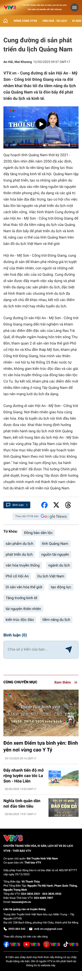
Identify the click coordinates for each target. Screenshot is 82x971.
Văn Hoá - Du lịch (54, 20)
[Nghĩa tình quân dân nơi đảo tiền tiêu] (64, 807)
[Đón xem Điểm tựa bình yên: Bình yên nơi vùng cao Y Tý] (41, 713)
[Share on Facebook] (44, 505)
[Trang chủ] (5, 20)
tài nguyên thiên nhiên (23, 609)
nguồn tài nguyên (55, 554)
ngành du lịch (59, 565)
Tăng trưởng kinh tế (21, 598)
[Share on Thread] (68, 505)
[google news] (54, 516)
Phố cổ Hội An (17, 576)
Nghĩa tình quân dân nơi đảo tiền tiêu (21, 804)
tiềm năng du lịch (56, 619)
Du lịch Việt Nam (50, 576)
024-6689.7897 (43, 897)
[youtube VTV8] (32, 944)
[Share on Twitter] (56, 505)
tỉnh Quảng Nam (55, 543)
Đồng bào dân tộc (38, 533)
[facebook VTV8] (11, 944)
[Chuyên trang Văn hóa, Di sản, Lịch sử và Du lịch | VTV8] (9, 7)
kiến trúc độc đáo (20, 619)
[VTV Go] (51, 944)
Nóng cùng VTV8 (25, 20)
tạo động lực (61, 587)
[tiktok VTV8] (71, 944)
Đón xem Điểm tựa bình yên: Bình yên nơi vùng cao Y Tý (40, 746)
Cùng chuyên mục (20, 682)
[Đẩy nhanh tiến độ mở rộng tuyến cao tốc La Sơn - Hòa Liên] (64, 777)
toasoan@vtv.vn (21, 902)
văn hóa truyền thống (23, 565)
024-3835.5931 (30, 893)
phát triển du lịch (19, 554)
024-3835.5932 (52, 893)
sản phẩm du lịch (19, 543)
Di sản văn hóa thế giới (24, 587)
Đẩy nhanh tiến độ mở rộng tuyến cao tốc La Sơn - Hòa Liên (23, 776)
